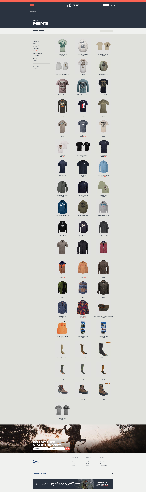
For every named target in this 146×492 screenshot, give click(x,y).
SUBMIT (67, 448)
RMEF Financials (89, 459)
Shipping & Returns (103, 461)
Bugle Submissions (75, 463)
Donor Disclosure (103, 463)
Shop (33, 11)
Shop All (35, 60)
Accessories (36, 40)
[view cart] (114, 5)
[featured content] (73, 484)
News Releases (88, 461)
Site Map (87, 465)
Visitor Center (74, 461)
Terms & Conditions (103, 465)
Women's (35, 57)
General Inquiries (75, 459)
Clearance (36, 41)
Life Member (36, 48)
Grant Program (88, 463)
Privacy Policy (102, 459)
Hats (35, 46)
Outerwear (36, 66)
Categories (36, 37)
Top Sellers (36, 55)
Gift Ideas (36, 45)
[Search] (111, 5)
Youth (35, 58)
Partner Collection (37, 53)
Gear (34, 43)
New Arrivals (36, 52)
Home (31, 11)
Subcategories (37, 64)
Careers (73, 465)
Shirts (35, 68)
